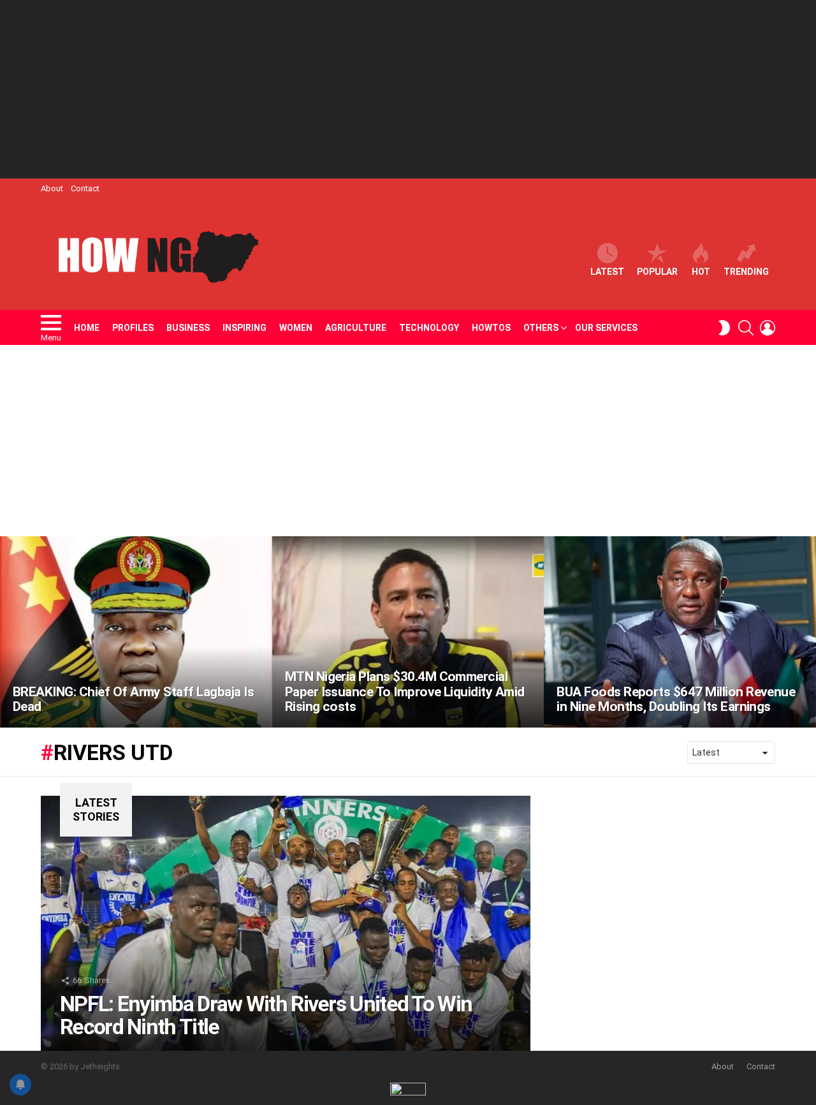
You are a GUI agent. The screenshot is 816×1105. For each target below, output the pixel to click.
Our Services (606, 328)
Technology (429, 328)
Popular (657, 272)
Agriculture (355, 328)
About (52, 188)
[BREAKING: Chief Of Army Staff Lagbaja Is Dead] (136, 632)
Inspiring (244, 328)
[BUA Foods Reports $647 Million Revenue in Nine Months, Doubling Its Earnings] (680, 632)
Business (188, 328)
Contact (85, 188)
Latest (607, 272)
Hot (701, 272)
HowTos (491, 328)
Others (540, 328)
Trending (746, 272)
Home (86, 328)
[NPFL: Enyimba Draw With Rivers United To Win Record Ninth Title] (285, 923)
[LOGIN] (767, 327)
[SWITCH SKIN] (724, 327)
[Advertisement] (408, 89)
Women (295, 328)
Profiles (133, 328)
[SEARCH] (746, 327)
